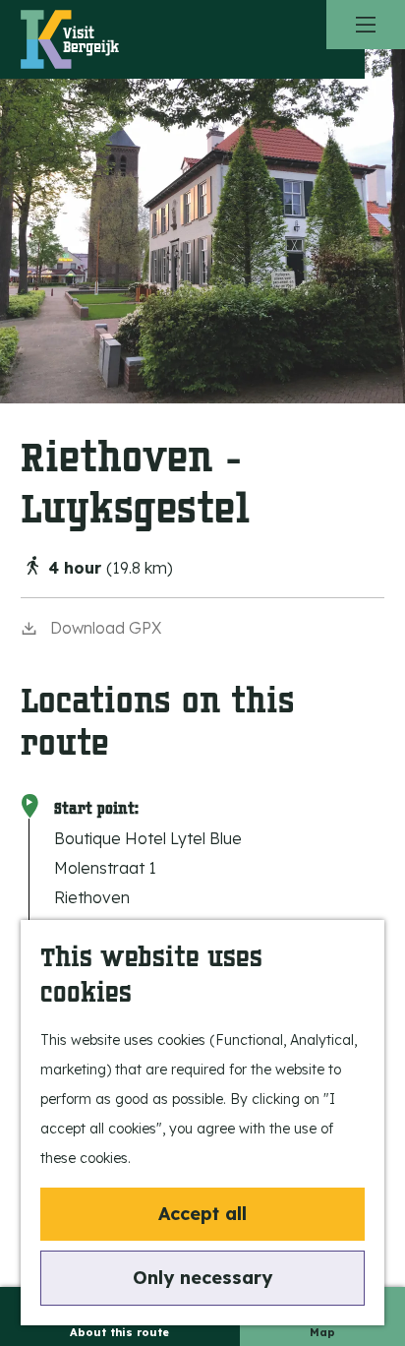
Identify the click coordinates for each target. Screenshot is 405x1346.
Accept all (202, 1213)
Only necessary (202, 1277)
